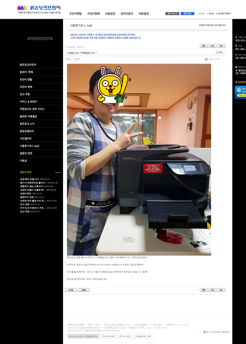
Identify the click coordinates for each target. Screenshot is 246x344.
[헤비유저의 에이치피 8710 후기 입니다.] (84, 290)
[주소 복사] (219, 52)
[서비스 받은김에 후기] (71, 290)
